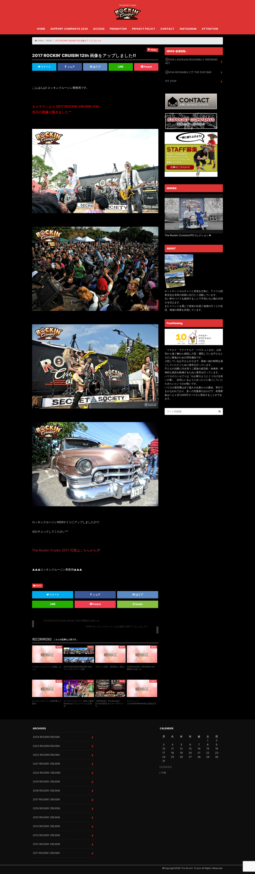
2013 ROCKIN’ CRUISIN (46, 835)
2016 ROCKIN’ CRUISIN (46, 808)
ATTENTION (210, 28)
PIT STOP (170, 81)
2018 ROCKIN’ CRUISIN (46, 790)
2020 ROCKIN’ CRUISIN (46, 772)
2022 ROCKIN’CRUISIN (46, 754)
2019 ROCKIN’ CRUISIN (46, 781)
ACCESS (99, 28)
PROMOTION (118, 28)
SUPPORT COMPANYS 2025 (69, 28)
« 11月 (162, 772)
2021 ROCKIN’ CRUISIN (46, 763)
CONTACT (167, 28)
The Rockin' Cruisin (191, 868)
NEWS (39, 585)
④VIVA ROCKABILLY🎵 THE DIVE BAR (188, 72)
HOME (41, 28)
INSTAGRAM (188, 28)
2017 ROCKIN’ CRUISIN (46, 799)
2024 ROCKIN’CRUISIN (46, 736)
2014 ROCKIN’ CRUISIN (46, 826)
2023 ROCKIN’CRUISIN (46, 745)
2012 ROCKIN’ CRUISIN (46, 844)
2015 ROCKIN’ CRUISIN (46, 817)
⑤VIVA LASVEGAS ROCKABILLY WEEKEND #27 (191, 61)
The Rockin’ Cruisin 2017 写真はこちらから (64, 550)
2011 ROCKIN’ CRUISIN (46, 852)
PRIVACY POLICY (143, 28)
